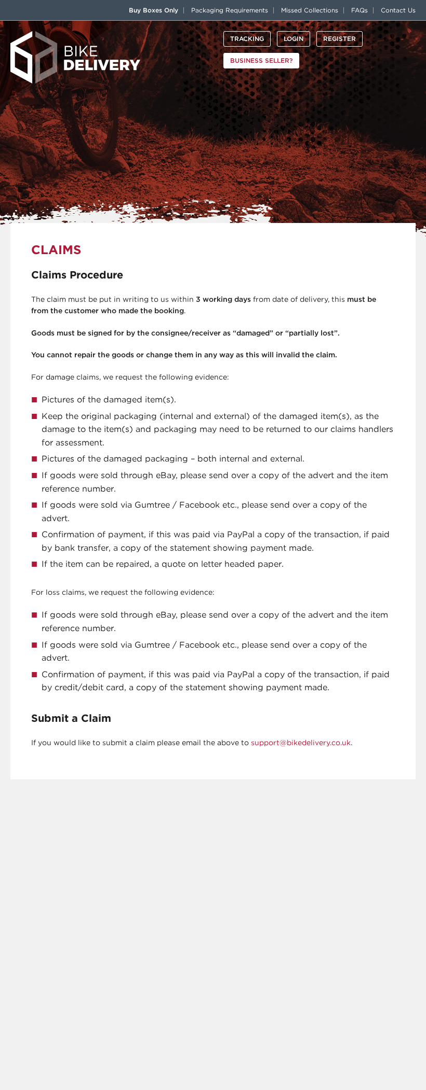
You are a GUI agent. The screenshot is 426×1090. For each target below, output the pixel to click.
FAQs (359, 10)
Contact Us (398, 10)
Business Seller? (261, 60)
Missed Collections (309, 10)
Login (293, 39)
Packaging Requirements (229, 10)
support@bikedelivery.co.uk (301, 742)
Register (339, 39)
